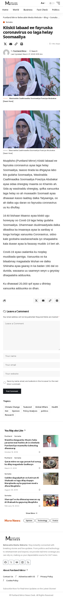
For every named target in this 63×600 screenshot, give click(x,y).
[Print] (21, 43)
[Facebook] (5, 562)
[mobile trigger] (57, 3)
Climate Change (12, 407)
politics (44, 411)
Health (55, 407)
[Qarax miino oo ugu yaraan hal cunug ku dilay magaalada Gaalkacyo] (50, 463)
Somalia (9, 22)
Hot (6, 411)
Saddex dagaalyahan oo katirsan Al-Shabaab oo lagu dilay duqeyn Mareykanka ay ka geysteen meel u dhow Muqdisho (22, 481)
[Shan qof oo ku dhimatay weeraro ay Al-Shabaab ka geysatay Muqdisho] (50, 500)
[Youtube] (16, 562)
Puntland (8, 436)
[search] (37, 3)
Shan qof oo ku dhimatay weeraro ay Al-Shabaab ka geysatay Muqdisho (22, 500)
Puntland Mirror (19, 51)
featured (27, 407)
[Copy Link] (16, 43)
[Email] (11, 43)
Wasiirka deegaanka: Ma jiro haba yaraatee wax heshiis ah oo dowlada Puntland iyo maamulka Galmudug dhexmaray (22, 444)
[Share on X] (5, 43)
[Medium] (22, 562)
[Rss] (28, 562)
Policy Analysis (30, 411)
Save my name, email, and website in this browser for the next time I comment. (32, 382)
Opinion (16, 411)
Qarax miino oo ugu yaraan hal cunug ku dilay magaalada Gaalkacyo (23, 463)
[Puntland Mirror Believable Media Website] (12, 3)
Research (9, 415)
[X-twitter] (11, 562)
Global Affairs (41, 407)
